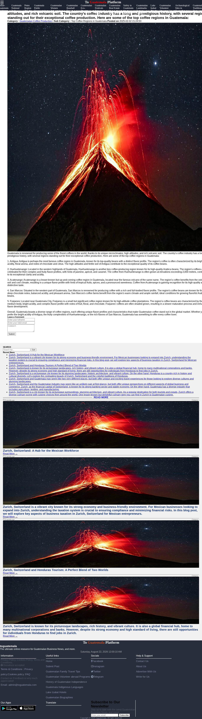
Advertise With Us (146, 671)
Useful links (52, 655)
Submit (12, 334)
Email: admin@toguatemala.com (19, 684)
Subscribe (124, 715)
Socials (95, 655)
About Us (141, 666)
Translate (51, 702)
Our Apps (6, 702)
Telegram (98, 676)
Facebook (97, 661)
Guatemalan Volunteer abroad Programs (68, 676)
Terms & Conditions (12, 669)
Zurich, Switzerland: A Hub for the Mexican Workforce (36, 355)
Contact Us (142, 661)
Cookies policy (16, 674)
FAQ (27, 674)
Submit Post (52, 666)
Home (49, 661)
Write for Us (143, 676)
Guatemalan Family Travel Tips (63, 671)
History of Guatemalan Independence (66, 681)
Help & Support (144, 655)
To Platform (103, 2)
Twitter (97, 671)
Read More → (10, 453)
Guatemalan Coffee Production (36, 21)
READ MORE (101, 397)
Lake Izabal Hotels (56, 692)
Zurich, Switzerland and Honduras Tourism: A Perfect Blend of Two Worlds (47, 365)
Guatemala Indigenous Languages (64, 687)
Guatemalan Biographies (59, 697)
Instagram (98, 666)
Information (7, 655)
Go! (33, 350)
